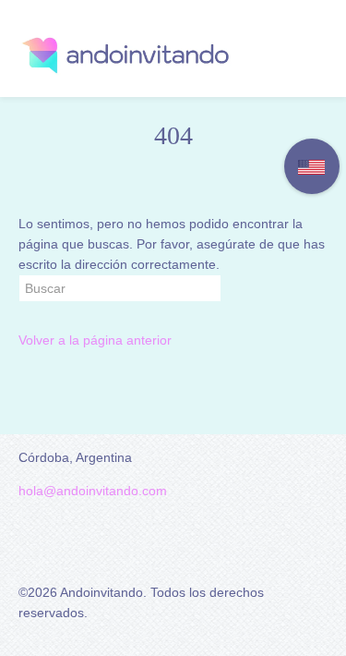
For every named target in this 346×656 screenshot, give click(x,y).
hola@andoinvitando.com (92, 490)
